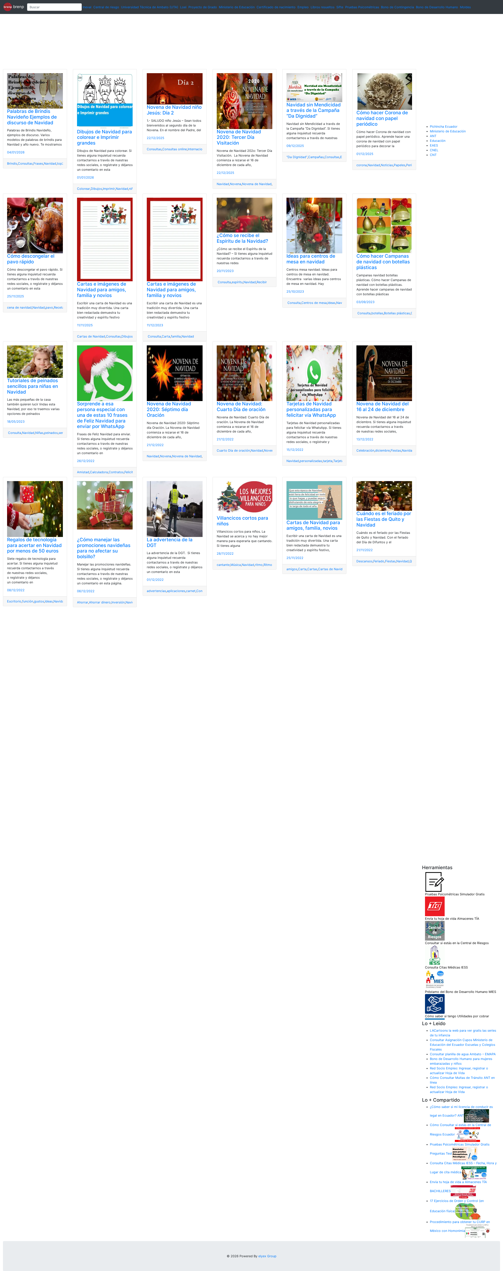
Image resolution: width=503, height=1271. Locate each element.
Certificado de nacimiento (276, 7)
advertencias (156, 591)
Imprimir (109, 189)
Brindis (12, 163)
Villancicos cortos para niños (242, 521)
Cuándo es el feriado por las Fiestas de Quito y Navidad (383, 519)
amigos (291, 569)
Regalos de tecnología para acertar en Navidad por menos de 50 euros (34, 545)
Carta (166, 336)
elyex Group (267, 1256)
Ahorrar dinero (100, 602)
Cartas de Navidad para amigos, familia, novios (313, 525)
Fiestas (396, 450)
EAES (434, 145)
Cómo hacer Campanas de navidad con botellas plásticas (383, 261)
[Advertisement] (118, 41)
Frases (38, 163)
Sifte (339, 7)
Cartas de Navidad (91, 336)
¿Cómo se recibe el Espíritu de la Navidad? (242, 238)
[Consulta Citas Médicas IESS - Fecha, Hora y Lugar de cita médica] (473, 1172)
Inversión (118, 602)
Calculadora (99, 472)
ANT (433, 136)
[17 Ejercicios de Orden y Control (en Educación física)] (468, 1211)
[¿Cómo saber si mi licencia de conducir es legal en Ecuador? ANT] (476, 1116)
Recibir (262, 282)
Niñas (39, 433)
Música (235, 565)
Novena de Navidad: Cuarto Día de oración (241, 406)
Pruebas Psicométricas (362, 7)
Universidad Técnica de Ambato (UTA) (149, 7)
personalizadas (311, 461)
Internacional (197, 149)
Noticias (387, 165)
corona (361, 165)
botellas (377, 313)
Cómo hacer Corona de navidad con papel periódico (382, 118)
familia (176, 336)
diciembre (382, 450)
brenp (18, 6)
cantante (223, 565)
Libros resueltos (322, 7)
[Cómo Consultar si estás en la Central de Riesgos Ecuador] (467, 1134)
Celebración (365, 450)
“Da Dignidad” (296, 157)
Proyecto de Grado (202, 7)
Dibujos (96, 189)
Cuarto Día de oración (233, 450)
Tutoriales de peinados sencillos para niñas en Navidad (32, 386)
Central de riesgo (106, 7)
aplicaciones (176, 591)
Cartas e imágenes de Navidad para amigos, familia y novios (101, 289)
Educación (437, 141)
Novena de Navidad (257, 184)
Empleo (303, 7)
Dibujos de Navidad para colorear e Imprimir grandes (104, 137)
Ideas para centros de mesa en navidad (310, 259)
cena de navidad (19, 307)
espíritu (237, 282)
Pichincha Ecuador (443, 126)
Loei (183, 7)
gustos (39, 601)
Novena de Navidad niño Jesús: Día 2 (174, 110)
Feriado (378, 561)
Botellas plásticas (397, 313)
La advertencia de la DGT (170, 542)
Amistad (83, 472)
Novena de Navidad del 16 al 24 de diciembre (382, 406)
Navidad (50, 163)
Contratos (116, 472)
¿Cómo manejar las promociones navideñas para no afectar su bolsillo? (103, 548)
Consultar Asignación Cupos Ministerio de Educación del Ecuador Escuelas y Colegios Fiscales (462, 1044)
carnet (191, 591)
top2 (60, 163)
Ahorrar (82, 602)
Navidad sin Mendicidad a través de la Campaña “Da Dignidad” (313, 110)
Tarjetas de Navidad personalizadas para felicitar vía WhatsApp (311, 409)
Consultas (25, 163)
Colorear (83, 189)
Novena (235, 184)
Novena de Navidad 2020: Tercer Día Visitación (239, 137)
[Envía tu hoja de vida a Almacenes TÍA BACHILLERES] (463, 1191)
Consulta (154, 336)
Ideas (331, 303)
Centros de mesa (314, 303)
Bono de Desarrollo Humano (437, 7)
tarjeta (327, 461)
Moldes (465, 7)
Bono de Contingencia (397, 7)
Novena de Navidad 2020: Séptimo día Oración (169, 409)
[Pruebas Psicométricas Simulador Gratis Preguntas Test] (464, 1153)
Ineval (87, 7)
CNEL (434, 150)
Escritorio (14, 601)
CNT (433, 155)
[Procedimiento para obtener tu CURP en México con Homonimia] (477, 1231)
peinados (51, 433)
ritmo (259, 565)
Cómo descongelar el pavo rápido (30, 259)
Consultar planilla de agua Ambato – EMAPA (463, 1054)
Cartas (312, 569)
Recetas (60, 307)
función (27, 601)
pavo (49, 307)
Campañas (316, 157)
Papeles (399, 165)
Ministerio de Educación (237, 7)
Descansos (364, 561)
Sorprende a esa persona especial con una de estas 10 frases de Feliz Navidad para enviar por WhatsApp (102, 415)
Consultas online (174, 149)
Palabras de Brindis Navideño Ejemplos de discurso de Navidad (32, 116)
